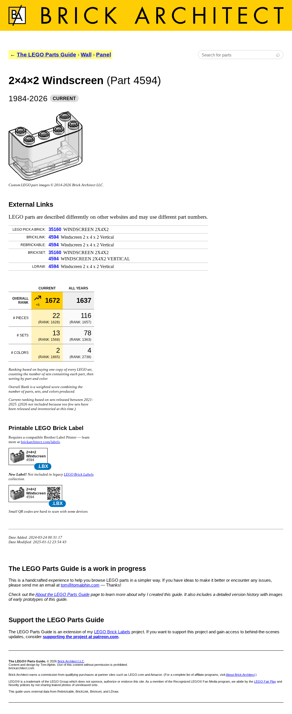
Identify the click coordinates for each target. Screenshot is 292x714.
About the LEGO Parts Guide (62, 594)
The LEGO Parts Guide (46, 55)
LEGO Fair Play (265, 681)
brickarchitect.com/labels (40, 442)
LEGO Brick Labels (79, 474)
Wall (86, 55)
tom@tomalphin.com (80, 585)
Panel (103, 55)
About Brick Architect (240, 674)
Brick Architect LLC (71, 661)
